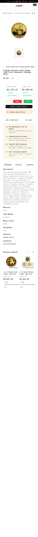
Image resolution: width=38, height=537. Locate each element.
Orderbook (30, 165)
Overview (8, 165)
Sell (17, 101)
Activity (18, 165)
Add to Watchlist (12, 120)
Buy (28, 101)
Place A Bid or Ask (18, 106)
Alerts (29, 120)
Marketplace (7, 13)
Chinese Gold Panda (22, 13)
